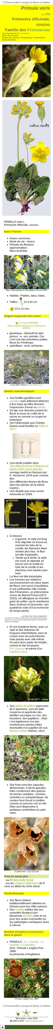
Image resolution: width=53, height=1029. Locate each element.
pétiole (41, 407)
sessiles (15, 400)
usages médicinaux (26, 883)
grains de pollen (24, 705)
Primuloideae (23, 33)
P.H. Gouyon (17, 648)
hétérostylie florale (23, 880)
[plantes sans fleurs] (35, 1012)
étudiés (27, 915)
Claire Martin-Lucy (35, 385)
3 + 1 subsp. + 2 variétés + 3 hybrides (26, 943)
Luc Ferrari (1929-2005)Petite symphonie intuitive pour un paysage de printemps (27, 325)
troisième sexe (18, 651)
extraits (19, 909)
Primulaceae (38, 30)
